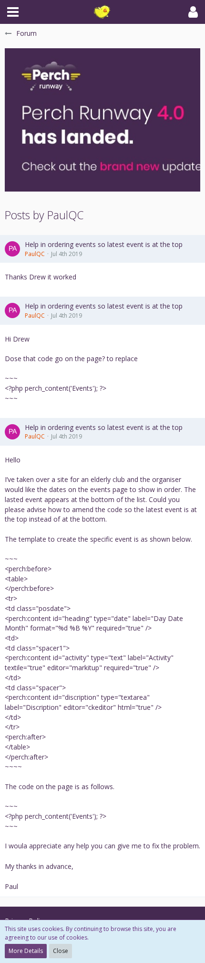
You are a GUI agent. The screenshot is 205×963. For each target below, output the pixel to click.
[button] (13, 12)
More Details (26, 951)
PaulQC (35, 254)
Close (60, 951)
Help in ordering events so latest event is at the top (104, 244)
